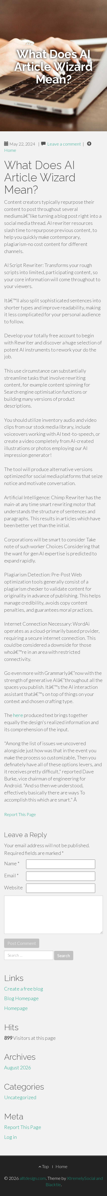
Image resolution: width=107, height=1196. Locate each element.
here (18, 715)
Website (13, 887)
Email (11, 875)
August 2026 (17, 1067)
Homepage (16, 1008)
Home (10, 150)
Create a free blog (23, 989)
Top (45, 1166)
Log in (10, 1137)
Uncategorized (20, 1097)
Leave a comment (64, 143)
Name (11, 863)
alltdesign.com (32, 1178)
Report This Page (20, 814)
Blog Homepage (21, 998)
